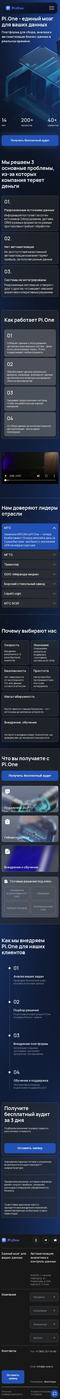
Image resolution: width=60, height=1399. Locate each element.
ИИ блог (38, 1337)
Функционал (40, 1324)
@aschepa (50, 1381)
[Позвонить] (36, 1240)
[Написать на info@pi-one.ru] (55, 1240)
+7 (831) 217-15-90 (46, 1351)
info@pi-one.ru (45, 1366)
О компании (40, 1310)
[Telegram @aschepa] (45, 1240)
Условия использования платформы (42, 1393)
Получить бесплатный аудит (30, 140)
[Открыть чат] (54, 1393)
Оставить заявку (30, 1148)
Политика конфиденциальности (12, 1393)
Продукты (39, 1297)
